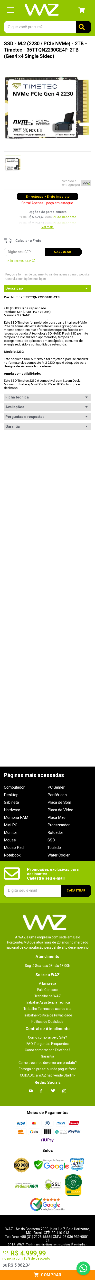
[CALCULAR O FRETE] (63, 252)
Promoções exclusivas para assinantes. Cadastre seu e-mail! (53, 874)
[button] (10, 10)
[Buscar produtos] (83, 27)
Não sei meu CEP (19, 261)
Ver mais (47, 227)
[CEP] (40, 247)
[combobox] (47, 27)
